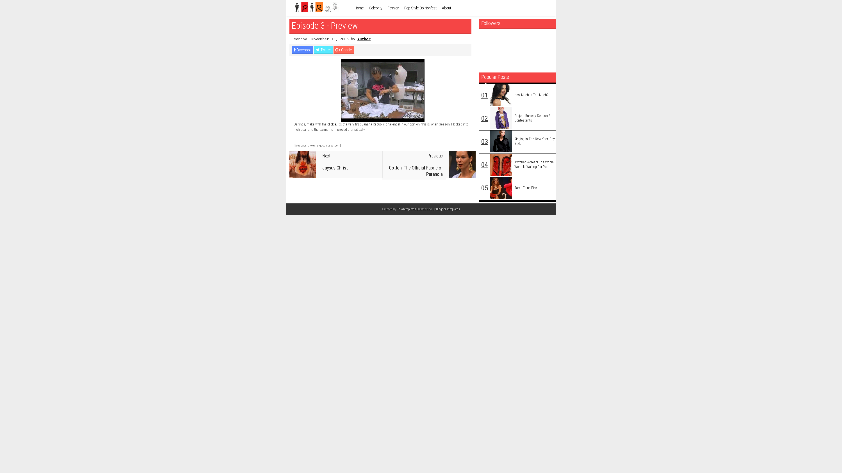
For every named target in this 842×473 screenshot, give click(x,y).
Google (346, 50)
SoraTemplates (406, 209)
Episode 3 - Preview (325, 26)
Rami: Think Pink (525, 188)
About (446, 8)
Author (364, 39)
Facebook (304, 50)
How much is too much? (531, 95)
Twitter (325, 50)
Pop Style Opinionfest (420, 8)
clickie (331, 124)
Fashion (393, 8)
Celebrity (375, 8)
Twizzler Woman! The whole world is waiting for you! (534, 164)
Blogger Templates (448, 209)
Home (359, 8)
